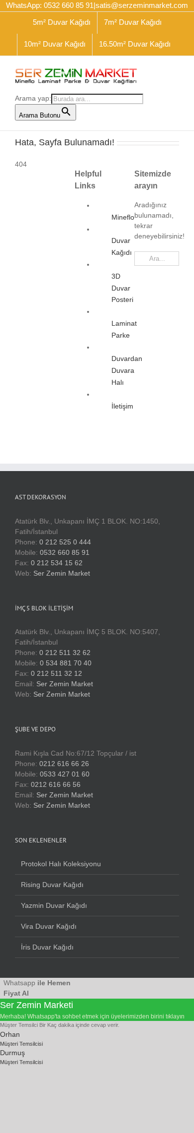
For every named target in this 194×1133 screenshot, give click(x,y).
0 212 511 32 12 (56, 673)
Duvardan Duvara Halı (126, 370)
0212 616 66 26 (64, 764)
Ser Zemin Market (61, 573)
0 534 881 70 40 (66, 663)
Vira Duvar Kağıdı (49, 926)
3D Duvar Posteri (122, 288)
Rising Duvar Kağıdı (52, 885)
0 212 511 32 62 (65, 652)
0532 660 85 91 (65, 552)
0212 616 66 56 (56, 784)
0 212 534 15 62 (57, 563)
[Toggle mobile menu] (175, 71)
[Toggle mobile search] (157, 71)
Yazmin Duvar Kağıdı (54, 905)
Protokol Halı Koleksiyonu (61, 864)
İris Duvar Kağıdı (47, 947)
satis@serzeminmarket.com (142, 5)
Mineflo (122, 217)
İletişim (122, 406)
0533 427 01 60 (65, 774)
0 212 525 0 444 (65, 542)
